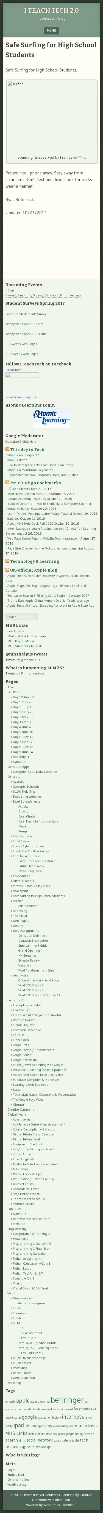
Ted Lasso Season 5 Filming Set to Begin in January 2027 (48, 595)
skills (22, 1440)
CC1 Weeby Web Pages (21, 344)
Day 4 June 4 (22, 727)
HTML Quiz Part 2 (30, 1353)
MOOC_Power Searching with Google (38, 1065)
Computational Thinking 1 (31, 1233)
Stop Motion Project (26, 1194)
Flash (17, 1318)
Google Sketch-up (25, 1060)
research (89, 1434)
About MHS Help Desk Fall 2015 (30, 523)
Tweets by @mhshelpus (22, 660)
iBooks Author (22, 1154)
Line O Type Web (25, 1159)
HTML (17, 1323)
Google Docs (21, 1045)
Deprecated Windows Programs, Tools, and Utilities (42, 475)
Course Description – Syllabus (34, 1129)
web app (46, 1447)
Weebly (18, 925)
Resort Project (22, 1373)
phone (61, 1434)
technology (15, 1446)
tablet (75, 1440)
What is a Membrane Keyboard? (30, 470)
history (56, 1417)
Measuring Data (30, 871)
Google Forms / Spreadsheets (33, 1050)
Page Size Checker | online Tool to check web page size (45, 548)
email (69, 1409)
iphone (31, 1425)
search (11, 1440)
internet (71, 1416)
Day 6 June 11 (23, 737)
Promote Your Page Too (21, 397)
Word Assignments (26, 930)
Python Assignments (27, 1258)
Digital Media (16, 1114)
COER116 (14, 692)
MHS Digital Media (20, 641)
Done (11, 290)
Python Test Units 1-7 (28, 1273)
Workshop (14, 1383)
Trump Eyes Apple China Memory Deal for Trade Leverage (48, 600)
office (49, 1434)
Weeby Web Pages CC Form (24, 324)
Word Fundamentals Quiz (36, 970)
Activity (23, 806)
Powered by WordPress (42, 1505)
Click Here (29, 441)
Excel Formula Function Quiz (38, 821)
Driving (23, 811)
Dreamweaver (23, 1298)
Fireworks (19, 1313)
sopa (56, 1440)
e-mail (48, 1409)
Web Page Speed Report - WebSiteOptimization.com (43, 538)
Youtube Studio (23, 1204)
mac (71, 1426)
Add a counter (28, 906)
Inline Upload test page (29, 1358)
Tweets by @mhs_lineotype (24, 673)
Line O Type (15, 631)
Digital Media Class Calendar (33, 1134)
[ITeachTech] (21, 377)
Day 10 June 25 (24, 697)
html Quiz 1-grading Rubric (37, 1343)
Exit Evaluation (23, 836)
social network (39, 1440)
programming (74, 1434)
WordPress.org (17, 1484)
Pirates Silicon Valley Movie (32, 886)
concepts (10, 1409)
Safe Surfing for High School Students (39, 896)
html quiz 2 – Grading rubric (38, 1348)
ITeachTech (13, 369)
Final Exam (21, 841)
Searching (20, 911)
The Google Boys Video (28, 1099)
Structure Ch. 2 (23, 1278)
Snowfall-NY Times (26, 1189)
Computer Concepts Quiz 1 (37, 861)
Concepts (13, 776)
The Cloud (20, 916)
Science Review (29, 960)
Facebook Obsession (27, 1030)
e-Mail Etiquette (24, 1025)
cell (86, 1401)
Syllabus (19, 762)
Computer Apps (18, 767)
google (29, 1417)
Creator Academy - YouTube (26, 499)
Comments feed (18, 1479)
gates (18, 1417)
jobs (48, 1425)
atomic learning (40, 1401)
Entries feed (15, 1474)
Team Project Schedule (29, 1199)
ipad (18, 1425)
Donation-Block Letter (33, 940)
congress (22, 1409)
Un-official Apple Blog (33, 570)
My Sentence (27, 955)
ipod (41, 1426)
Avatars (18, 781)
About (11, 687)
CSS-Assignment (30, 1333)
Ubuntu (18, 1104)
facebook (82, 1408)
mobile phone (36, 1434)
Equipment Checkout (27, 1144)
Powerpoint (20, 891)
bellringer (67, 1400)
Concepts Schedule (26, 786)
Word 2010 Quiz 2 (31, 990)
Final (16, 1308)
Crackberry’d (21, 1010)
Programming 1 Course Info (32, 1243)
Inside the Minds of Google (31, 851)
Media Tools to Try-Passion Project (36, 1164)
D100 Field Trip (24, 791)
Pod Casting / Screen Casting (33, 1179)
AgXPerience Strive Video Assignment (39, 1124)
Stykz (16, 1089)
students (65, 1440)
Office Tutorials (23, 881)
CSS (21, 1328)
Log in (11, 1469)
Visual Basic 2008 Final (30, 1288)
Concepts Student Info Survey (25, 314)
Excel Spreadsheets (26, 801)
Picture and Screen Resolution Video (38, 1075)
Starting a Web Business (30, 1084)
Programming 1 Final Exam (32, 1248)
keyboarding (60, 1426)
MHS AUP (19, 1224)
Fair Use (19, 1035)
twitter (31, 1447)
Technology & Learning (34, 561)
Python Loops (22, 1268)
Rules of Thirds (23, 1184)
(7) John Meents (18, 489)
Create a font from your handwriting (38, 1015)
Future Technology (31, 866)
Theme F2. (70, 1505)
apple (23, 1400)
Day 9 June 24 (23, 752)
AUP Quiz (19, 1214)
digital (32, 1409)
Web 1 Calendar (24, 1378)
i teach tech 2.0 (51, 10)
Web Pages (20, 921)
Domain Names (24, 1020)
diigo (40, 1409)
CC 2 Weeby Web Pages (21, 354)
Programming (17, 1229)
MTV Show (20, 1169)
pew (54, 1434)
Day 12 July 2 (22, 712)
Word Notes (20, 975)
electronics (59, 1409)
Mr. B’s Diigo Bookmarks (35, 483)
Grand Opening (29, 950)
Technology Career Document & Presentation (44, 1094)
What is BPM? (17, 460)
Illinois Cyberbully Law (28, 846)
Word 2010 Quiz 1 (30, 985)
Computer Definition (32, 935)
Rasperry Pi (21, 757)
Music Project (22, 1363)
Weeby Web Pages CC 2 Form (25, 334)
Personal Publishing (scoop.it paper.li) (39, 1070)
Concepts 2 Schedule (27, 1005)
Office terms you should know (38, 980)
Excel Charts (27, 816)
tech (84, 1440)
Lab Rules (14, 1209)
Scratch (18, 901)
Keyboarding (21, 876)
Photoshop (20, 1368)
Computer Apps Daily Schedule (35, 771)
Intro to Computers (26, 856)
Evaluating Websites (27, 796)
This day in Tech (27, 449)
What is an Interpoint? (23, 455)
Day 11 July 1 (22, 707)
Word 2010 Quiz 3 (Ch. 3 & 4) (39, 995)
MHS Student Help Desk (24, 646)
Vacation (24, 965)
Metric (22, 826)
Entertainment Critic (32, 945)
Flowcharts (20, 1238)
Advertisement (23, 1119)
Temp (22, 831)
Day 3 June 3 (22, 722)
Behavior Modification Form (32, 1219)
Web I (11, 1293)
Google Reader (22, 1055)
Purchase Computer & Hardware (36, 1079)
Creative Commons (20, 1109)
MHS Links (16, 1433)
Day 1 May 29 (22, 702)
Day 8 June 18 (23, 747)
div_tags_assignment (33, 1303)
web (38, 1447)
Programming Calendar (29, 1253)
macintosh (86, 1425)
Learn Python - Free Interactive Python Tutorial (39, 513)
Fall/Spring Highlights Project (33, 1149)
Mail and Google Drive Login (26, 636)
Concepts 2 (15, 1000)
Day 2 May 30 (23, 717)
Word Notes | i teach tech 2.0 (27, 494)
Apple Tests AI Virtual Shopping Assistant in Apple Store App (50, 605)
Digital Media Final (26, 1139)
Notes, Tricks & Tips (27, 1174)
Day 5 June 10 (23, 732)
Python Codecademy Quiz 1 (31, 1263)
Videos (17, 1283)
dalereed (13, 518)
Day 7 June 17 (22, 742)
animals (10, 1401)
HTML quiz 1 (27, 1338)
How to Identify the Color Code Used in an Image (40, 465)
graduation (44, 1417)
